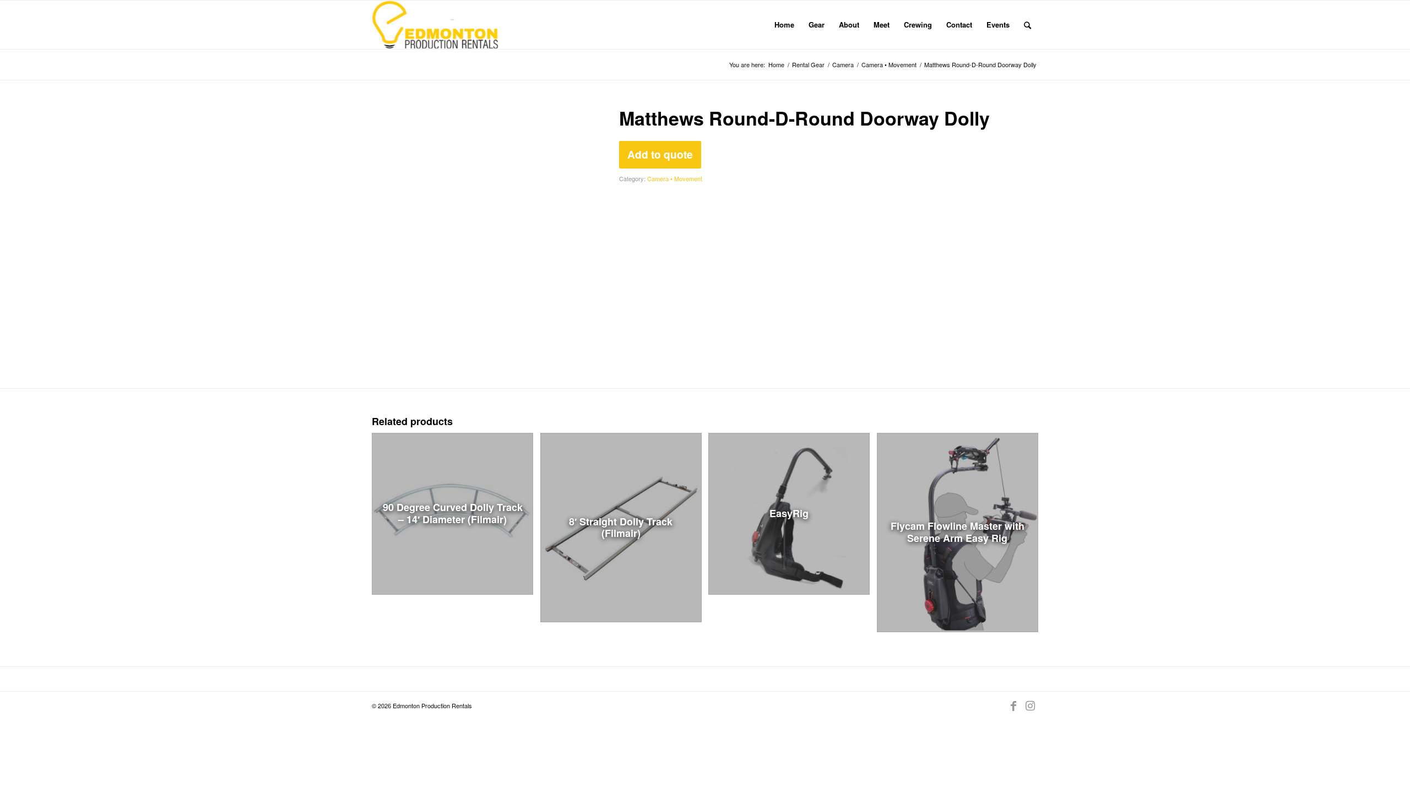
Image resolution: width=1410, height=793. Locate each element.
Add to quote (660, 154)
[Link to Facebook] (1013, 705)
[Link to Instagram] (1030, 705)
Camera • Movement (674, 178)
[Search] (1027, 25)
